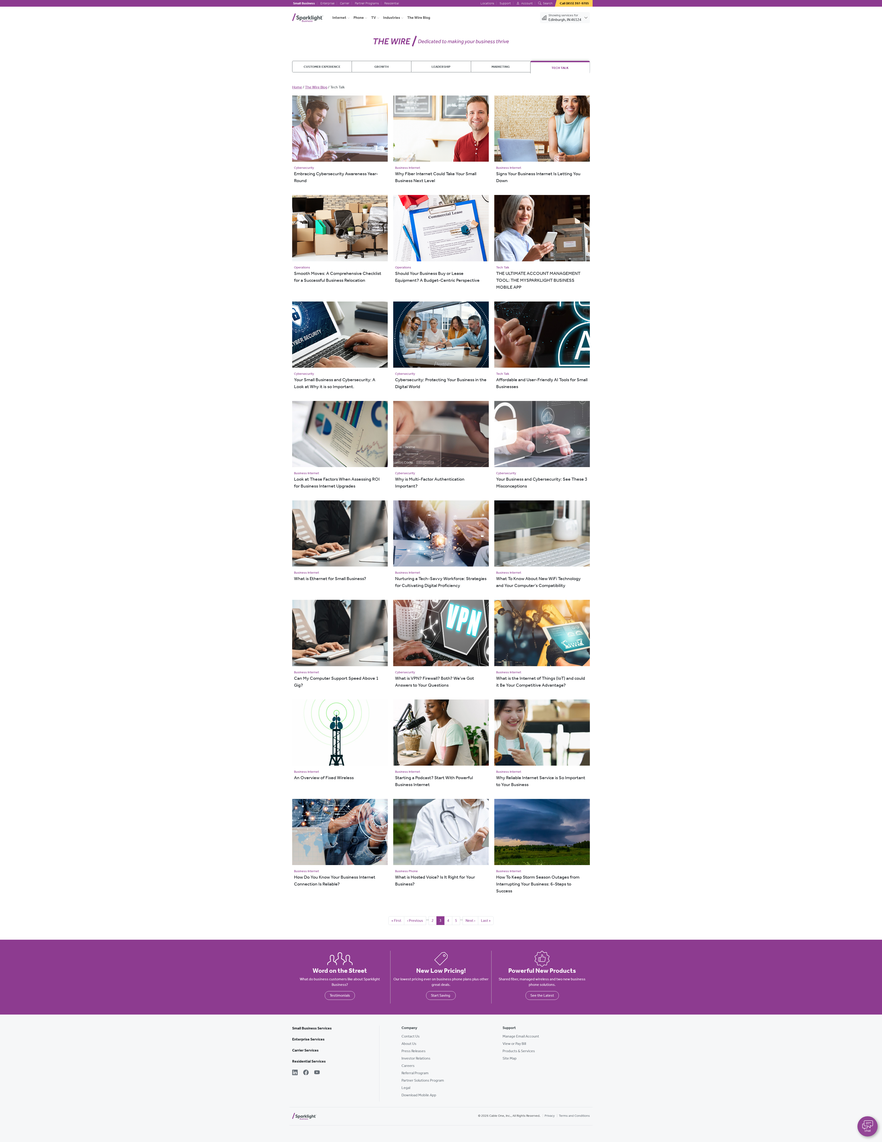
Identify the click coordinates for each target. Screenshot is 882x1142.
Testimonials (340, 995)
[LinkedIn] (295, 1073)
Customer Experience (322, 66)
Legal (405, 1088)
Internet (339, 17)
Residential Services (309, 1061)
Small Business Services (312, 1028)
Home (297, 87)
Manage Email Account (521, 1036)
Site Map (510, 1058)
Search (547, 3)
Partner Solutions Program (422, 1080)
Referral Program (415, 1073)
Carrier (344, 3)
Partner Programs (367, 3)
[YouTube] (317, 1073)
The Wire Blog (418, 17)
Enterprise (327, 3)
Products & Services (519, 1051)
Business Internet (407, 168)
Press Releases (413, 1051)
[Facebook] (306, 1073)
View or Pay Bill (514, 1043)
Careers (408, 1065)
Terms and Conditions (574, 1116)
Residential (391, 3)
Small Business (304, 3)
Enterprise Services (308, 1039)
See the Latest (542, 995)
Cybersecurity (304, 168)
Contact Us (410, 1036)
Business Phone (406, 871)
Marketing (501, 66)
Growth (381, 66)
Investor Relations (415, 1058)
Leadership (441, 66)
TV (373, 17)
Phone (358, 17)
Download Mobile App (418, 1095)
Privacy (550, 1116)
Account (526, 3)
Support (505, 3)
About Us (408, 1043)
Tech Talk (559, 68)
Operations (302, 267)
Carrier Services (305, 1050)
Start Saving (441, 995)
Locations (487, 3)
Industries (391, 17)
